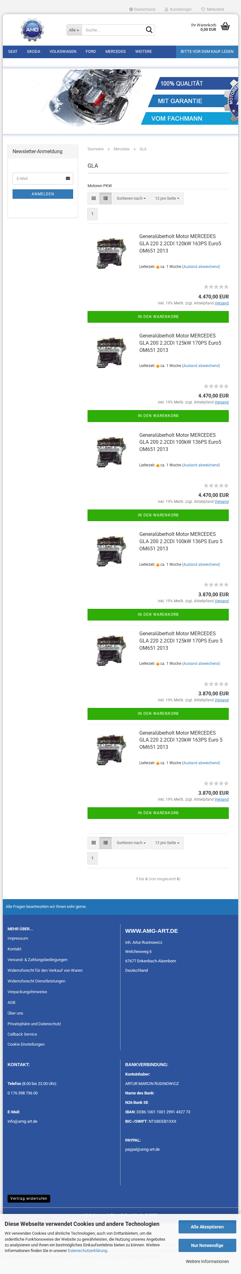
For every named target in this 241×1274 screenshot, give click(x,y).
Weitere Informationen (207, 1261)
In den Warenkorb (158, 316)
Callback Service (22, 1034)
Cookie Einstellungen (26, 1044)
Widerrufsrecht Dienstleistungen (36, 981)
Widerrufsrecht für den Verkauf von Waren (45, 970)
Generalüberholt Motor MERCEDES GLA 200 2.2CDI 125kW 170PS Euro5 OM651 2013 (180, 343)
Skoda (33, 51)
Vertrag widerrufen (28, 1198)
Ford (91, 51)
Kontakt (14, 949)
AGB (11, 1002)
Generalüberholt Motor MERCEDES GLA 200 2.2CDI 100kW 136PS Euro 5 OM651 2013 (180, 541)
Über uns (15, 1013)
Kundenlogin (180, 9)
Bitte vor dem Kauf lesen (207, 51)
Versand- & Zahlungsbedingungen (37, 959)
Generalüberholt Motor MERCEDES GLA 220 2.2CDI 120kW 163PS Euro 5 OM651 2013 (180, 740)
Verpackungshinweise (27, 991)
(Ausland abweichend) (201, 266)
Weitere (143, 51)
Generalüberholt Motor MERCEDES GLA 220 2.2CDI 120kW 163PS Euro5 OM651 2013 (180, 243)
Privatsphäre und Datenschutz (34, 1023)
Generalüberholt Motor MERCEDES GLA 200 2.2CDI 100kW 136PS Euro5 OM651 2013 (180, 442)
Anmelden (43, 194)
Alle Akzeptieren (207, 1226)
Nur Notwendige (207, 1245)
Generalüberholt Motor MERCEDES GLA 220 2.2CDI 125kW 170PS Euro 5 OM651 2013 (180, 641)
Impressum (18, 938)
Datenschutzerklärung (87, 1250)
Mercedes (115, 51)
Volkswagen (63, 51)
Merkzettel (214, 9)
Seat (13, 51)
